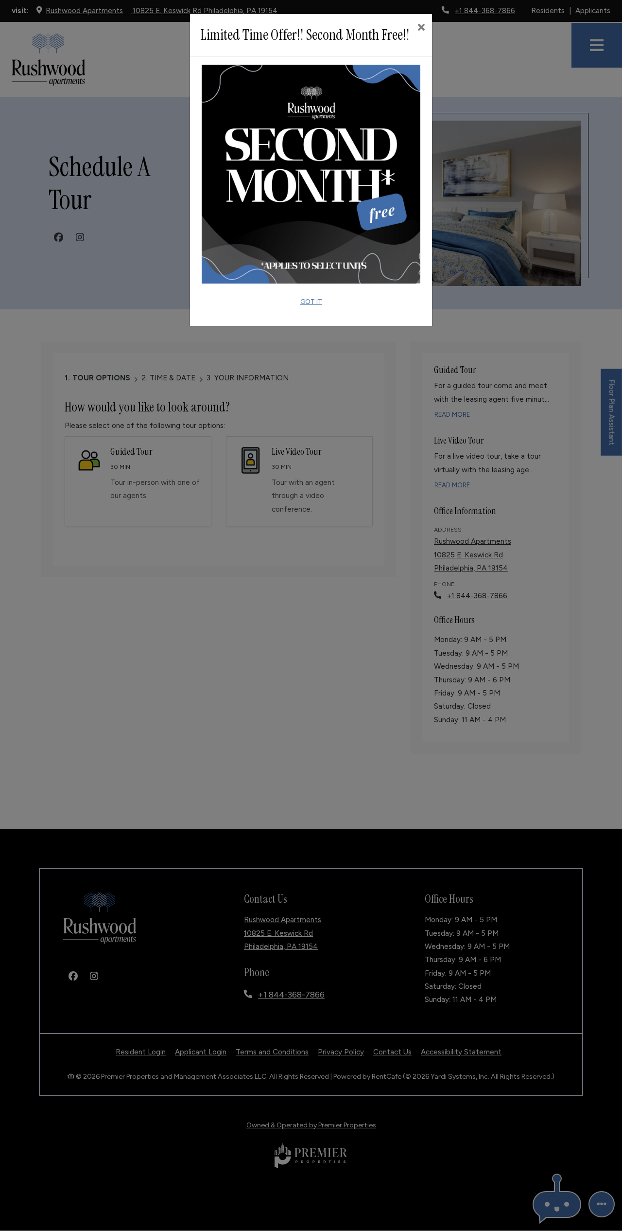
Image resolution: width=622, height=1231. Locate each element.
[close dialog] (421, 28)
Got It (311, 301)
